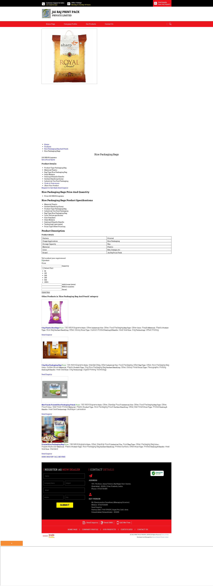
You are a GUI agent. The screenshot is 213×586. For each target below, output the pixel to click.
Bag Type (47, 213)
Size (46, 218)
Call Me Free (124, 522)
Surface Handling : (67, 330)
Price (46, 196)
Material (47, 204)
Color (46, 215)
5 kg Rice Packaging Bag (51, 365)
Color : (142, 328)
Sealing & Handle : (115, 330)
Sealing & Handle (51, 222)
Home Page (50, 24)
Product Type (49, 209)
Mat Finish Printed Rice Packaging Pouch (58, 405)
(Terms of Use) (165, 534)
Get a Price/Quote (48, 160)
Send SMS (108, 522)
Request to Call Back (49, 188)
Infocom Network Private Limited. (160, 537)
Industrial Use (50, 211)
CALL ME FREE (59, 457)
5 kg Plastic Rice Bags (50, 328)
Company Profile (70, 24)
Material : (155, 328)
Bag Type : (130, 328)
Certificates (127, 529)
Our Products (91, 24)
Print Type (48, 226)
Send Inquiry (63, 188)
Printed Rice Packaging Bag (53, 444)
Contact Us (109, 24)
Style (46, 220)
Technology (48, 224)
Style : (86, 328)
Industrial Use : (107, 328)
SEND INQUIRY (48, 457)
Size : (132, 330)
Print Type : (92, 330)
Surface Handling (51, 206)
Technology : (147, 330)
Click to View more (51, 183)
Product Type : (90, 367)
